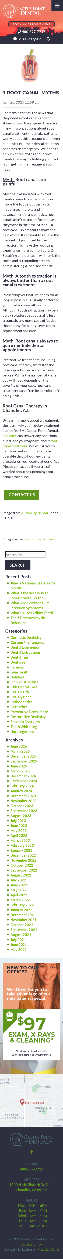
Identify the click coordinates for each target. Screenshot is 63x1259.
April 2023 (18, 835)
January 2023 (21, 850)
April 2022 (18, 895)
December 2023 (23, 796)
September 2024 (23, 781)
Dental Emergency (25, 647)
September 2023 (23, 811)
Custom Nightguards (27, 642)
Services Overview (25, 722)
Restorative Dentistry (39, 539)
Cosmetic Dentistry (26, 637)
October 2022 (21, 865)
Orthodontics (21, 702)
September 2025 (23, 761)
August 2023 (20, 815)
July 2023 (18, 820)
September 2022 (23, 870)
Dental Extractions (25, 652)
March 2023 (20, 840)
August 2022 (20, 875)
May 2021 (18, 949)
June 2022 (18, 885)
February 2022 (22, 905)
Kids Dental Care (23, 687)
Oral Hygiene (20, 697)
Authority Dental (34, 513)
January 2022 (21, 910)
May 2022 (18, 890)
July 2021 (18, 939)
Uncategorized (22, 731)
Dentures (17, 662)
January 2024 (21, 791)
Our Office (19, 707)
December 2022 (23, 855)
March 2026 (20, 751)
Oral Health (19, 692)
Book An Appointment (31, 24)
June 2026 (18, 746)
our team (10, 435)
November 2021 (23, 920)
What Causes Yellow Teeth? (32, 613)
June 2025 (18, 766)
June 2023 (18, 825)
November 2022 (23, 860)
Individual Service (24, 682)
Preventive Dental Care (29, 712)
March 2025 (20, 771)
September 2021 (23, 929)
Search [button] (18, 565)
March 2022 (20, 900)
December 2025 (23, 756)
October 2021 (21, 925)
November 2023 (23, 801)
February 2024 (22, 786)
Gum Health (19, 672)
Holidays (17, 677)
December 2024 (23, 776)
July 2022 (18, 880)
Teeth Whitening (23, 726)
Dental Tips (19, 657)
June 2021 (18, 944)
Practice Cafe (48, 1249)
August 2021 (20, 934)
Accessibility (31, 1244)
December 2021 (23, 915)
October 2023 (21, 806)
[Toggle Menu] (57, 5)
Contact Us (22, 494)
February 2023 (22, 845)
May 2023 (18, 830)
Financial (17, 667)
